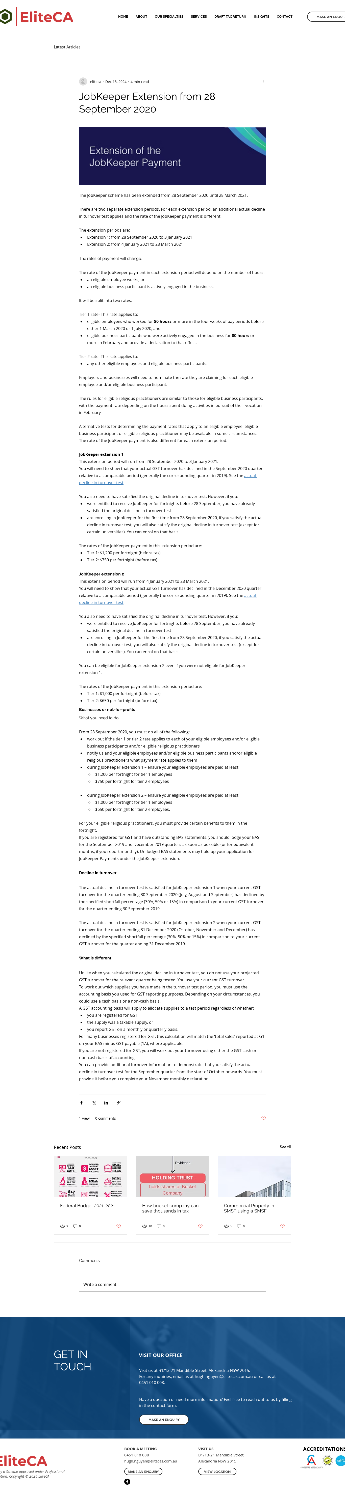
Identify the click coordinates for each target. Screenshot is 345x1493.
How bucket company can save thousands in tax (170, 1208)
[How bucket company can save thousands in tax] (172, 1176)
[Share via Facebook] (81, 1102)
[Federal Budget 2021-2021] (90, 1176)
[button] (199, 16)
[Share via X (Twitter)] (93, 1102)
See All (285, 1146)
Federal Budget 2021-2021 (87, 1205)
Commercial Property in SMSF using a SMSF (249, 1208)
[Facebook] (127, 1482)
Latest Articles (67, 47)
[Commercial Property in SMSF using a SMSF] (254, 1176)
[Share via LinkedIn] (106, 1102)
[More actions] (263, 81)
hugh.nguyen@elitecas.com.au (224, 1376)
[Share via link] (118, 1102)
